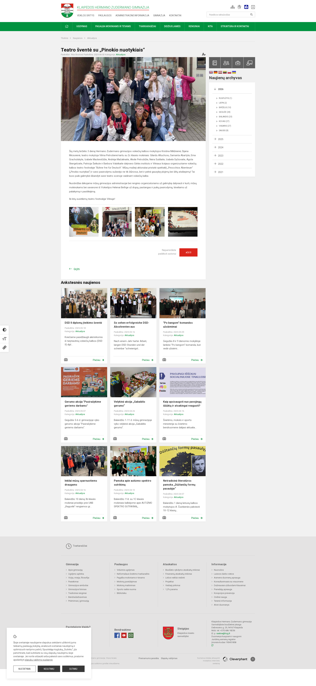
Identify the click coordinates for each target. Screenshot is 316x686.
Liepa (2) (223, 103)
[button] (232, 7)
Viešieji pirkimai (172, 585)
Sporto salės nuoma (126, 589)
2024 (220, 147)
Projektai (169, 581)
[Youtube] (124, 635)
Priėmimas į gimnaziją (78, 601)
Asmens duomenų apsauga (227, 577)
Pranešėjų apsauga (223, 589)
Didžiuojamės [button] (172, 26)
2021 (220, 172)
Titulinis (65, 38)
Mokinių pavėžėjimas (127, 581)
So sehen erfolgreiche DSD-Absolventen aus (131, 324)
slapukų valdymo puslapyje (39, 660)
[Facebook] (117, 635)
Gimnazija (159, 15)
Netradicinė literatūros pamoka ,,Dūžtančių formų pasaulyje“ (179, 484)
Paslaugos (105, 15)
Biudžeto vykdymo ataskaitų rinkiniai (182, 570)
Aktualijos (92, 38)
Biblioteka (121, 593)
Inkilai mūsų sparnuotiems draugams (81, 482)
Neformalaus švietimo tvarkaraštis (133, 574)
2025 (220, 139)
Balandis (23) (225, 117)
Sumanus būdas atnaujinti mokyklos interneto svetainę (208, 661)
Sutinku (73, 669)
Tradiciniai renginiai (77, 593)
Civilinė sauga (220, 597)
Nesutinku (49, 669)
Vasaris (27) (225, 126)
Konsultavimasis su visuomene (228, 581)
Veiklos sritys (85, 15)
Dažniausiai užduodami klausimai (230, 585)
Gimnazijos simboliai (78, 585)
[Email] (130, 635)
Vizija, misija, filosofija (78, 577)
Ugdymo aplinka (76, 574)
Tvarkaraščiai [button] (147, 26)
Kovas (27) (224, 121)
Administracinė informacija (132, 15)
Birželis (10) (225, 107)
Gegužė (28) (224, 112)
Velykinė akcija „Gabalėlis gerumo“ (129, 403)
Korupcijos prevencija (224, 593)
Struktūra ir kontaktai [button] (235, 26)
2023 (220, 155)
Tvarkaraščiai (79, 545)
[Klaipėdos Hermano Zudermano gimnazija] (69, 10)
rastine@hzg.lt (223, 633)
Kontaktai (175, 15)
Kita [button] (210, 26)
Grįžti (77, 269)
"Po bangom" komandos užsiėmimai (178, 324)
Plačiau (96, 360)
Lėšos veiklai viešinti (175, 577)
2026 (220, 89)
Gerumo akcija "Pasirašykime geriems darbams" (83, 403)
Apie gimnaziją (75, 570)
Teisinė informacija (223, 601)
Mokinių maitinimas (126, 585)
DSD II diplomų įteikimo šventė (83, 322)
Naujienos (78, 38)
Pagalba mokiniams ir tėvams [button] (113, 26)
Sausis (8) (223, 130)
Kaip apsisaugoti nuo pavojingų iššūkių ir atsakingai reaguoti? (182, 403)
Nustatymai (24, 669)
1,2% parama (171, 589)
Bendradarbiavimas (77, 597)
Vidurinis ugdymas (125, 570)
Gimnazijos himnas (77, 589)
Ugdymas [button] (81, 26)
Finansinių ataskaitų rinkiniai (178, 574)
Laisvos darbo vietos (224, 574)
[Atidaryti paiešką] (251, 14)
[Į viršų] (252, 659)
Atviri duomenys (221, 605)
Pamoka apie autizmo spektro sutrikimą (132, 482)
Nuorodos (219, 570)
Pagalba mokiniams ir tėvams (131, 577)
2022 (220, 164)
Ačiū (188, 252)
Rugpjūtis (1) (225, 98)
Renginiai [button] (194, 26)
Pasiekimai (73, 581)
